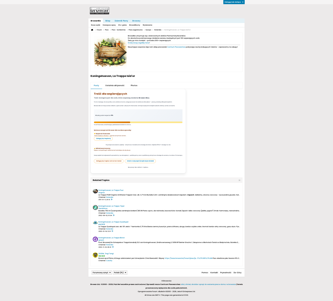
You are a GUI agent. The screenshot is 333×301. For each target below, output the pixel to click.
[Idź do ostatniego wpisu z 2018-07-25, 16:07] (112, 231)
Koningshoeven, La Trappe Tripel (111, 206)
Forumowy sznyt (100, 272)
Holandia (109, 197)
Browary (136, 20)
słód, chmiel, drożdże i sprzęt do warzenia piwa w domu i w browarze (208, 284)
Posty (96, 85)
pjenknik (101, 224)
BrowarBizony (134, 25)
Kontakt (214, 272)
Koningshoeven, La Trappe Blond (111, 238)
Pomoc (205, 272)
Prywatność (225, 272)
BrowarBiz (96, 20)
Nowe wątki (95, 25)
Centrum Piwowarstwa (176, 47)
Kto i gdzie (122, 25)
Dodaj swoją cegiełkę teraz (138, 43)
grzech (101, 240)
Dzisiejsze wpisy (109, 25)
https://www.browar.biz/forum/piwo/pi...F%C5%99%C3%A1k (188, 258)
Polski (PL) (119, 272)
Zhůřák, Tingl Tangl (106, 253)
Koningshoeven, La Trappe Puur (110, 190)
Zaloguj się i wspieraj (103, 138)
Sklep (107, 20)
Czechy (109, 260)
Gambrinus (102, 208)
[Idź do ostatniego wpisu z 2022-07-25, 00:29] (111, 199)
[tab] (96, 85)
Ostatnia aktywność (114, 85)
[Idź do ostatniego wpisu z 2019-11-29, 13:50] (114, 215)
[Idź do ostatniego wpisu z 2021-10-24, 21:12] (113, 247)
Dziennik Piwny (121, 20)
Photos (134, 85)
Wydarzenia (147, 25)
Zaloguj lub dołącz (233, 2)
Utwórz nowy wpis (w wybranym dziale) (140, 161)
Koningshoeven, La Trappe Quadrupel (113, 222)
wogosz (101, 192)
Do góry (237, 272)
